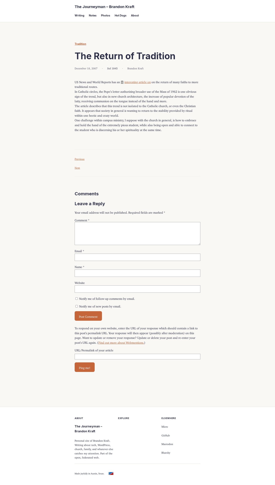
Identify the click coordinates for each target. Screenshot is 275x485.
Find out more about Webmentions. (121, 342)
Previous (80, 158)
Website (80, 282)
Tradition (80, 43)
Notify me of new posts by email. (100, 305)
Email (79, 250)
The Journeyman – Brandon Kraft (104, 6)
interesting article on (137, 81)
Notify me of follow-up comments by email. (107, 298)
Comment (82, 219)
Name (79, 266)
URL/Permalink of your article (94, 349)
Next (77, 167)
